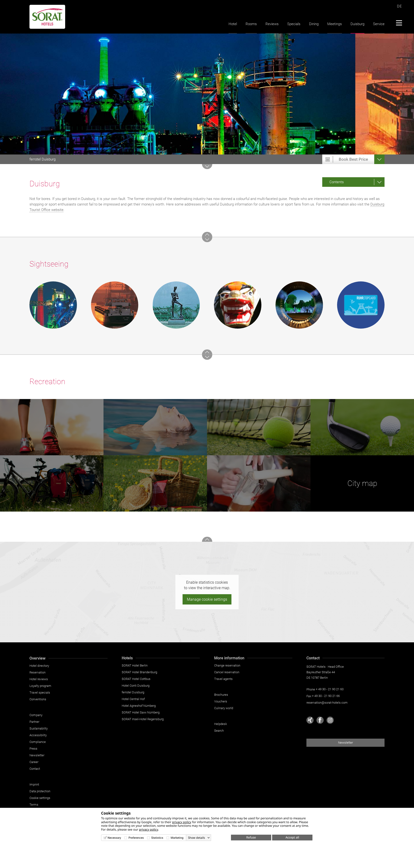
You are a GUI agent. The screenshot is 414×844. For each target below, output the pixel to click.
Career (33, 762)
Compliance (37, 741)
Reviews (272, 24)
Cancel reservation (226, 672)
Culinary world (223, 708)
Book (353, 159)
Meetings (334, 24)
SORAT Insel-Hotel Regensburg (143, 719)
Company (35, 715)
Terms (33, 804)
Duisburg (357, 24)
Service (379, 24)
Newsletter (36, 755)
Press (33, 748)
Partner (34, 721)
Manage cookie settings (207, 599)
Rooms (251, 24)
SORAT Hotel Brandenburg (139, 672)
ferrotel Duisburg (42, 159)
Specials (293, 24)
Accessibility (38, 735)
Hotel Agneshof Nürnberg (139, 705)
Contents (336, 182)
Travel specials (39, 692)
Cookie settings (39, 797)
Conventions (37, 699)
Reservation (37, 672)
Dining (314, 24)
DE (399, 6)
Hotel (233, 24)
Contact (34, 768)
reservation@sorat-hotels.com (327, 702)
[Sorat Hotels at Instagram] (330, 720)
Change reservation (227, 665)
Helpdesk (220, 723)
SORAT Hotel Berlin (135, 665)
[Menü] (399, 22)
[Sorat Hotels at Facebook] (320, 720)
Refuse (251, 837)
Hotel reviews (38, 679)
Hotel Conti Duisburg (136, 685)
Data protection (39, 791)
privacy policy (181, 822)
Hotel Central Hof (133, 699)
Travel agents (223, 678)
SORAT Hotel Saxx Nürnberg (141, 712)
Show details (196, 838)
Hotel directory (39, 665)
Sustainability (38, 728)
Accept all (292, 837)
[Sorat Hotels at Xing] (310, 720)
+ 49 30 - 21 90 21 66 (326, 695)
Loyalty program (40, 685)
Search (219, 730)
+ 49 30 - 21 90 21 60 (330, 689)
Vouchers (220, 701)
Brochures (221, 694)
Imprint (34, 784)
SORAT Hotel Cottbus (136, 678)
